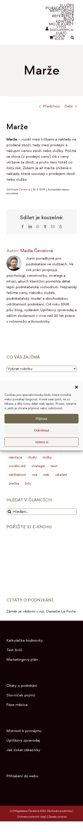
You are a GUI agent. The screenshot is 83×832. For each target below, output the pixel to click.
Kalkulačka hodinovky (24, 640)
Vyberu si (41, 442)
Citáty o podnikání (21, 685)
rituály (32, 457)
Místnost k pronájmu (24, 730)
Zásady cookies (58, 816)
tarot (54, 466)
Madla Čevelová (20, 189)
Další (68, 106)
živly (28, 483)
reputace (15, 457)
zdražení (61, 475)
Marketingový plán (22, 659)
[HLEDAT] (72, 38)
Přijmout (41, 418)
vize (34, 475)
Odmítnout (41, 430)
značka (14, 483)
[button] (76, 387)
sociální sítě (17, 466)
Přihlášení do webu (22, 776)
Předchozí (51, 106)
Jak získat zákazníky (23, 750)
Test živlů (14, 650)
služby (47, 457)
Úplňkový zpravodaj (23, 740)
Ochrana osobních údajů (32, 816)
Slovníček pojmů (20, 695)
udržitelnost (17, 475)
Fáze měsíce (17, 704)
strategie (38, 466)
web (46, 475)
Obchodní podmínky (59, 811)
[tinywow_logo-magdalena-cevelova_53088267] (21, 19)
